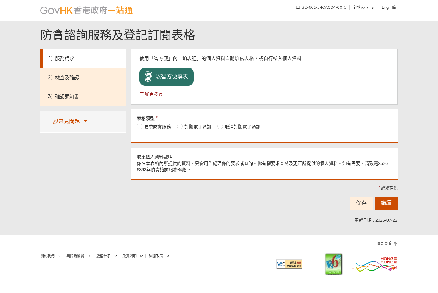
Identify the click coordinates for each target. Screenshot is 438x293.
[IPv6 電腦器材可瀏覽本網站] (334, 264)
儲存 (361, 203)
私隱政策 (156, 256)
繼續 (386, 203)
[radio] (154, 127)
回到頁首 (384, 243)
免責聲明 (129, 256)
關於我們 (47, 256)
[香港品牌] (375, 264)
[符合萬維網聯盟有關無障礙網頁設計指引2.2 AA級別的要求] (289, 264)
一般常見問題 (64, 121)
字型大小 (360, 7)
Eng (385, 7)
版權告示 (103, 256)
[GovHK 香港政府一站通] (86, 10)
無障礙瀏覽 (75, 256)
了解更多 (149, 94)
